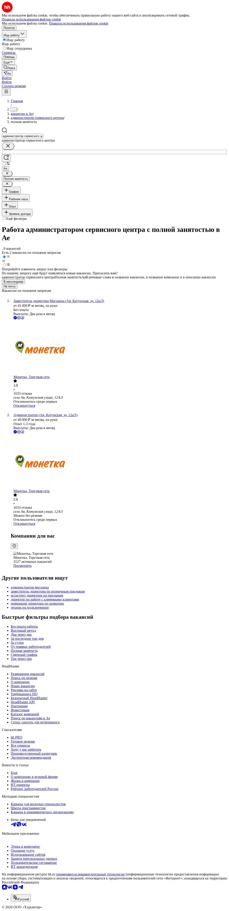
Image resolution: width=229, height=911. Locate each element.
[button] (7, 78)
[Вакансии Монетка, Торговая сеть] (119, 347)
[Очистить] (8, 146)
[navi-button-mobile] (6, 91)
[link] (9, 67)
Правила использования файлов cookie (78, 23)
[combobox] (22, 136)
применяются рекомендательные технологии (90, 874)
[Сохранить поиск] (6, 158)
